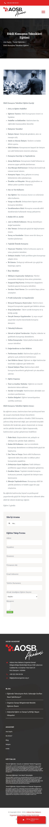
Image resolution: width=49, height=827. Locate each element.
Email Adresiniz (12, 574)
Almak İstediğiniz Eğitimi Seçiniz (18, 592)
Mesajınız (10, 601)
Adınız (8, 538)
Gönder (9, 612)
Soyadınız (10, 547)
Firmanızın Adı (11, 565)
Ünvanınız (10, 556)
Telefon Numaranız (13, 583)
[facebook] (16, 819)
